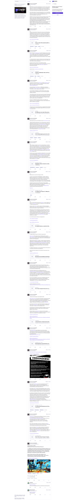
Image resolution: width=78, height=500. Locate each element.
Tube (15, 495)
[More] (48, 480)
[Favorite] (40, 26)
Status (18, 495)
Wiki (16, 495)
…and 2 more (40, 473)
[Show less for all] (50, 1)
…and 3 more (42, 46)
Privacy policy (20, 495)
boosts (29, 478)
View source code (19, 498)
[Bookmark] (45, 26)
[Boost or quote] (35, 26)
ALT (49, 471)
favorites (35, 478)
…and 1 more (41, 76)
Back (29, 1)
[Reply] (29, 480)
